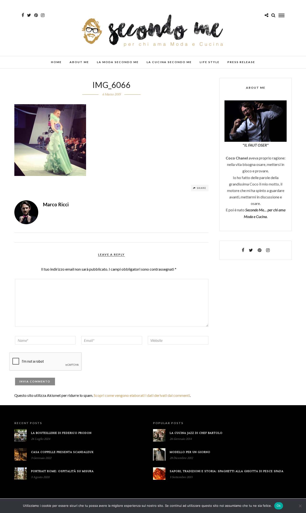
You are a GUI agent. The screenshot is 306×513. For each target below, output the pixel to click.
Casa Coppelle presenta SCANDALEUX (62, 452)
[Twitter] (251, 250)
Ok (279, 506)
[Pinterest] (36, 15)
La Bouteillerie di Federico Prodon (61, 433)
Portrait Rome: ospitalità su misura (62, 471)
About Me (79, 62)
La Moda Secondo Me (118, 62)
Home (56, 62)
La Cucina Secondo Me (169, 62)
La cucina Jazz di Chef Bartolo (196, 433)
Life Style (209, 62)
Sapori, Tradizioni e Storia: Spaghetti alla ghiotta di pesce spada (227, 471)
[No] (300, 505)
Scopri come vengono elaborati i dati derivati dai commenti (142, 395)
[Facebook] (243, 250)
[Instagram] (42, 15)
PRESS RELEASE (241, 62)
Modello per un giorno (190, 452)
